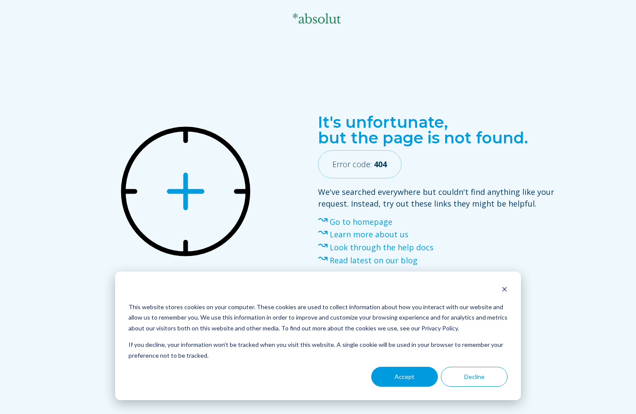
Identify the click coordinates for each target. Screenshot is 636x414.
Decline (474, 376)
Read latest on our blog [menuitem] (374, 260)
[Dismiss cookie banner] (504, 290)
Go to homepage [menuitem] (361, 222)
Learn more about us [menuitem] (369, 234)
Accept (404, 376)
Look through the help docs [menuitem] (382, 247)
